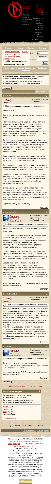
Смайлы (6, 409)
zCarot (29, 455)
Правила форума (10, 418)
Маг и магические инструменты (25, 446)
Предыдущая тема (18, 386)
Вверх (46, 430)
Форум (20, 48)
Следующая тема (34, 386)
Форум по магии (39, 7)
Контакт (42, 48)
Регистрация (9, 68)
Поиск (28, 70)
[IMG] (5, 411)
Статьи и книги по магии (16, 53)
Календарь (19, 68)
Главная (8, 48)
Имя (32, 53)
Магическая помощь (39, 11)
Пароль (33, 59)
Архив (40, 430)
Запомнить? (43, 56)
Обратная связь (29, 430)
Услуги (31, 48)
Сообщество (30, 68)
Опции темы (41, 92)
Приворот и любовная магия (26, 8)
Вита (6, 100)
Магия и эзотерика (12, 52)
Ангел (13, 216)
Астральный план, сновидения (12, 57)
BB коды (6, 407)
